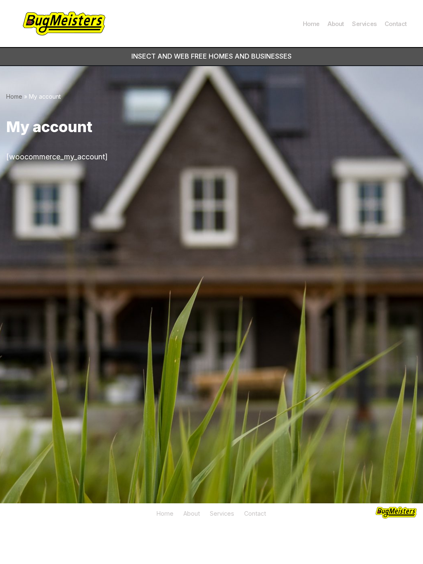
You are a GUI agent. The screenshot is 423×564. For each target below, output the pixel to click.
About (336, 23)
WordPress (93, 536)
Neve (15, 536)
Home (311, 23)
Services (364, 23)
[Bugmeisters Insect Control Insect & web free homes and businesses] (64, 24)
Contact (396, 23)
